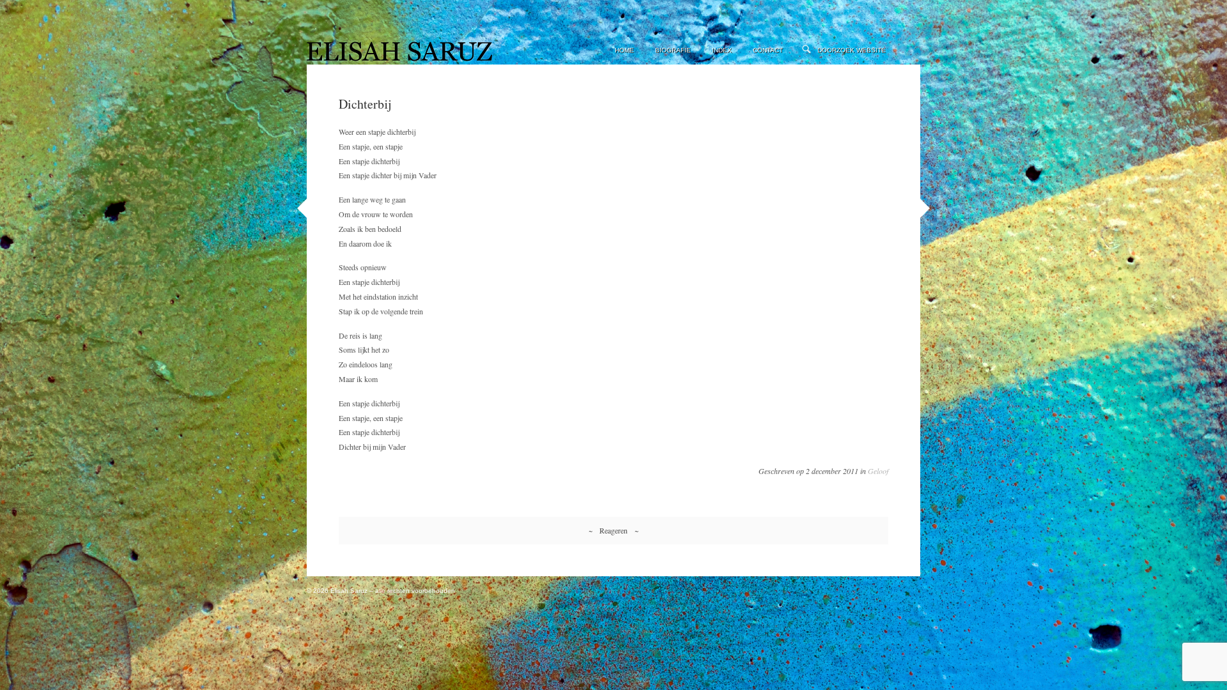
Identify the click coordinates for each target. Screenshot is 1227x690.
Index (722, 50)
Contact (768, 50)
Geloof (878, 471)
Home (624, 50)
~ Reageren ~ (613, 530)
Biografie (673, 50)
